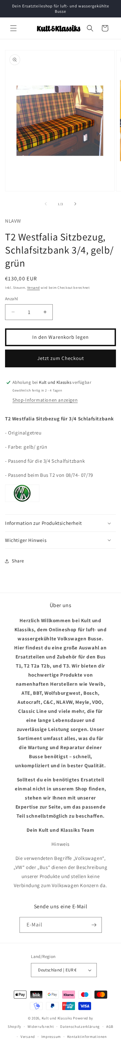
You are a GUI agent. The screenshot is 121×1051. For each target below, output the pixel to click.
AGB (109, 1026)
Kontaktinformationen (87, 1036)
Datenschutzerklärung (80, 1026)
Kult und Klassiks (57, 1018)
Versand (33, 287)
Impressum (51, 1036)
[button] (13, 28)
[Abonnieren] (94, 925)
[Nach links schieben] (45, 203)
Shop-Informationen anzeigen (45, 400)
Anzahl (11, 299)
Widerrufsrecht (41, 1026)
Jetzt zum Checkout (60, 358)
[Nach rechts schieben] (75, 203)
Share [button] (18, 561)
